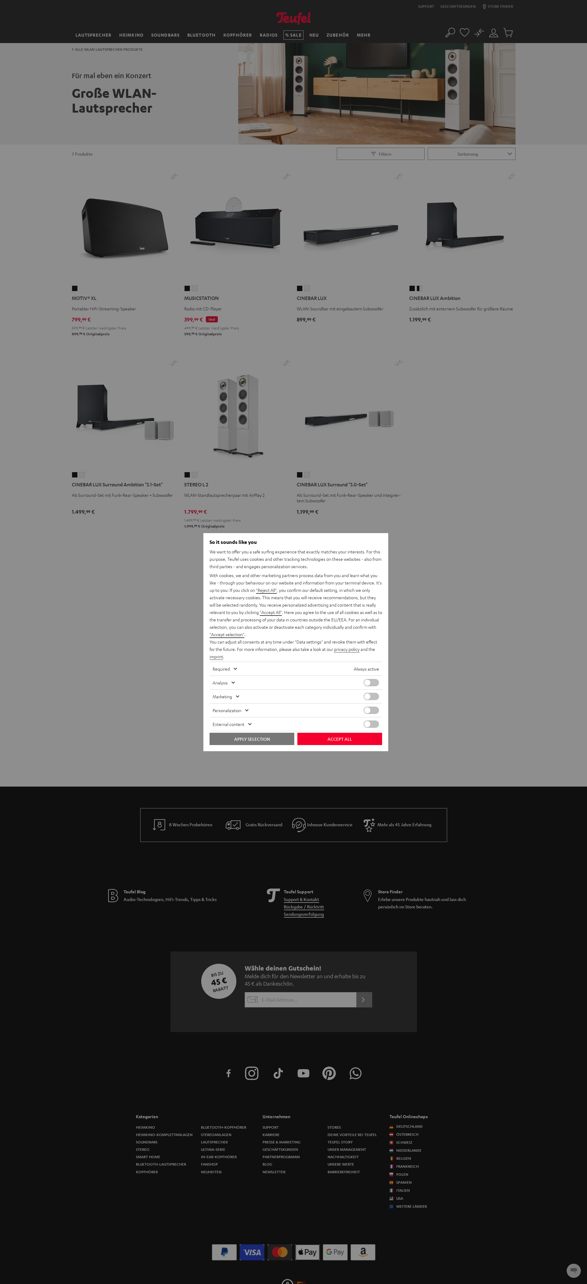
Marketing (222, 696)
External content (228, 724)
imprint (216, 656)
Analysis (220, 682)
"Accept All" (271, 612)
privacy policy (347, 649)
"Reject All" (266, 590)
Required (221, 669)
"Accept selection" (227, 634)
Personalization (227, 710)
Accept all (340, 739)
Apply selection (252, 739)
